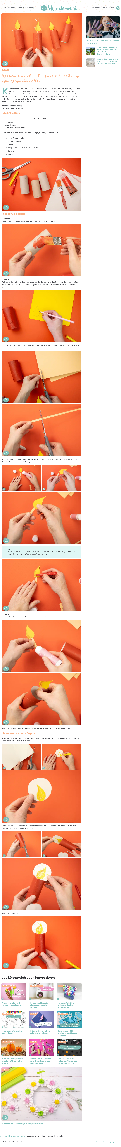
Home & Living (97, 8)
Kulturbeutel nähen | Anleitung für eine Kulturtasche (66, 1005)
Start (1, 1136)
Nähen (60, 985)
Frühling (6, 1069)
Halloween (62, 1041)
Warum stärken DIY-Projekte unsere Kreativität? (102, 42)
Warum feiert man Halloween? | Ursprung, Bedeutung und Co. (67, 1061)
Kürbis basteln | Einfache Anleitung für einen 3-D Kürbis (12, 1061)
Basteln (5, 69)
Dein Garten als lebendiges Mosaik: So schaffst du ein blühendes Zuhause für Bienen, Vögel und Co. (106, 51)
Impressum (115, 1142)
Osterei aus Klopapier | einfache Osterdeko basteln (39, 1005)
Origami (12, 985)
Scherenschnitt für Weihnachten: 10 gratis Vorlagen (67, 1033)
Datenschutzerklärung (103, 1142)
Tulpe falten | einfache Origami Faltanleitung (12, 1004)
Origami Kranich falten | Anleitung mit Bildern (40, 1032)
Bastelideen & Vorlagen (25, 8)
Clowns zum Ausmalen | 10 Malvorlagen (13, 1032)
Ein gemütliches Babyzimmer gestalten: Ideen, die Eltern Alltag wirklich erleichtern (107, 61)
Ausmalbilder (7, 1013)
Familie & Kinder (9, 8)
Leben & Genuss (108, 8)
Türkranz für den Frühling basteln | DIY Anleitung (22, 1124)
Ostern (40, 985)
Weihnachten (63, 1013)
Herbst (12, 1041)
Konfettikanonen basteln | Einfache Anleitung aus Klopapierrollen (41, 1061)
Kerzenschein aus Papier (16, 127)
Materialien (9, 123)
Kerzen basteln (10, 125)
